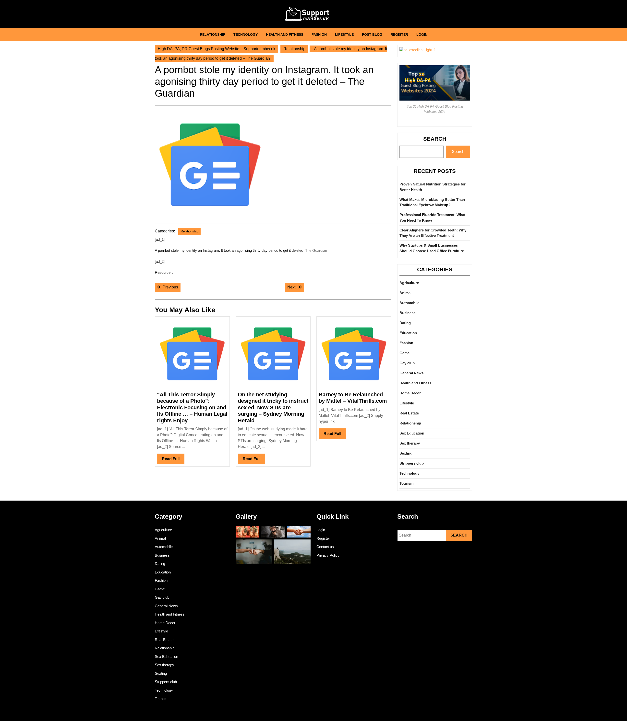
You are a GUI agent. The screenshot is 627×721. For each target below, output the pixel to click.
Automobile (409, 303)
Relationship (212, 34)
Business (407, 313)
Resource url (165, 272)
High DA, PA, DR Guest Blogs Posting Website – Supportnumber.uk (216, 49)
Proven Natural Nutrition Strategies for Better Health (432, 187)
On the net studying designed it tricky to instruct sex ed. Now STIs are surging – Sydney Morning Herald (273, 407)
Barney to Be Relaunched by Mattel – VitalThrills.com (353, 397)
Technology (245, 34)
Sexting (405, 453)
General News (411, 373)
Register (399, 34)
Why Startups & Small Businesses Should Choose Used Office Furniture (431, 248)
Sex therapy (409, 443)
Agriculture (409, 283)
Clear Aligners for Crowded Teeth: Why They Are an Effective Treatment (432, 233)
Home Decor (410, 393)
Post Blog (372, 34)
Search (434, 139)
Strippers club (411, 463)
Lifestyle (344, 34)
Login (421, 34)
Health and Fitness (284, 34)
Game (404, 353)
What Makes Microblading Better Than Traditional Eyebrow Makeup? (432, 202)
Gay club (407, 363)
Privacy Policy (327, 555)
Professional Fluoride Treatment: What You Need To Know (432, 217)
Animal (405, 293)
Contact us (325, 547)
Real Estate (409, 413)
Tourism (406, 483)
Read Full (173, 460)
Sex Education (411, 433)
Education (408, 333)
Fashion (319, 34)
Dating (405, 323)
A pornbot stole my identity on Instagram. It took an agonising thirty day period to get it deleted (229, 250)
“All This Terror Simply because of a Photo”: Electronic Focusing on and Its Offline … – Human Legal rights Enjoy (192, 407)
